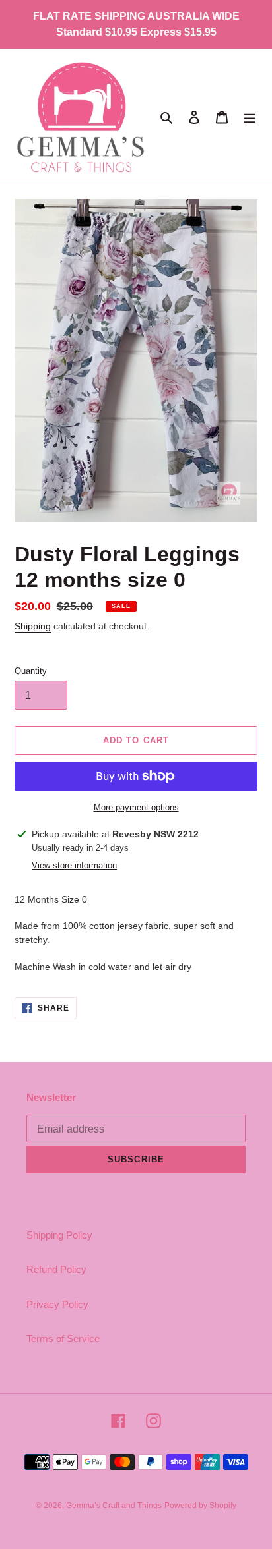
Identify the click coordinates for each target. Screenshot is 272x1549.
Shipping (33, 626)
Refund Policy (56, 1269)
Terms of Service (63, 1338)
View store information (74, 865)
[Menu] (249, 117)
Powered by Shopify (200, 1505)
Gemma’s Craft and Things (114, 1505)
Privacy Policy (57, 1304)
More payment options (136, 807)
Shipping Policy (59, 1235)
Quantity (31, 671)
